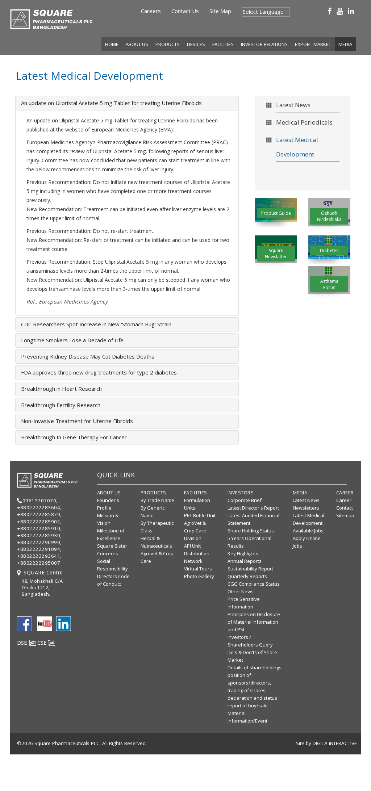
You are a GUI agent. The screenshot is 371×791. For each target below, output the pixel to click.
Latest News (293, 105)
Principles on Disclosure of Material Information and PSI (254, 622)
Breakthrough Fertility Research (60, 405)
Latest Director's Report (253, 508)
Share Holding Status (251, 530)
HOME (111, 44)
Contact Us (185, 10)
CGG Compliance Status (254, 584)
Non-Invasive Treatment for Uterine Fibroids (77, 420)
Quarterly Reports (247, 576)
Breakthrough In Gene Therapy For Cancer (74, 437)
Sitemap (345, 515)
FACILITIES (223, 44)
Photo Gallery (199, 576)
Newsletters (306, 508)
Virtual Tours (198, 568)
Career (343, 500)
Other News (241, 591)
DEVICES (196, 44)
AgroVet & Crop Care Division (195, 530)
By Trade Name (157, 500)
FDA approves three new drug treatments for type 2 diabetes (99, 372)
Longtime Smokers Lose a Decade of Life (72, 340)
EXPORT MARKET (313, 44)
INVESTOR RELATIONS (264, 44)
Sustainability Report (250, 568)
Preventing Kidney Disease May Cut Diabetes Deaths (87, 356)
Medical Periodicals (304, 122)
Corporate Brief (245, 500)
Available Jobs (308, 530)
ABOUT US (137, 44)
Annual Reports (245, 561)
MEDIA (345, 44)
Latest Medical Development (297, 146)
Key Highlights (243, 553)
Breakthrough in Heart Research (61, 388)
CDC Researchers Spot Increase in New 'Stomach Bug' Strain (96, 324)
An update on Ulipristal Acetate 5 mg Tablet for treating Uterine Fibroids (111, 102)
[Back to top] (361, 774)
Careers (151, 10)
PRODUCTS (167, 44)
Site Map (220, 10)
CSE (42, 642)
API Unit (192, 546)
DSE (23, 642)
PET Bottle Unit (200, 515)
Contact (344, 508)
